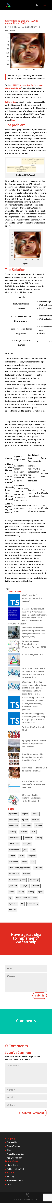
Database (23, 832)
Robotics (36, 886)
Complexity (26, 826)
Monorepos (13, 862)
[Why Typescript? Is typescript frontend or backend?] (14, 600)
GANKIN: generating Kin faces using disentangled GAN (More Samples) (33, 757)
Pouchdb (26, 874)
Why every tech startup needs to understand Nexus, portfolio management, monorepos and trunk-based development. (34, 688)
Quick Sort (13, 886)
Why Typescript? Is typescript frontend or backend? (32, 598)
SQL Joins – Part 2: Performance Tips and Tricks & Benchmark (31, 798)
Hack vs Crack (14, 844)
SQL (10, 898)
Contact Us (12, 1142)
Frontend (28, 838)
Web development (15, 1180)
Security (21, 892)
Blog (9, 1150)
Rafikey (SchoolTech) (16, 1169)
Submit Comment (33, 1112)
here (13, 120)
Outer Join (38, 868)
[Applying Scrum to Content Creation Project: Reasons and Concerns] (14, 746)
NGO (32, 862)
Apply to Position (14, 1158)
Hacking (39, 838)
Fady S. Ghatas (14, 27)
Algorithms (13, 814)
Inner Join (27, 844)
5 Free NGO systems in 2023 (34, 655)
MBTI (21, 856)
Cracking (12, 832)
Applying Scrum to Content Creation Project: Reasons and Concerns (34, 744)
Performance (14, 874)
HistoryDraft (12, 1165)
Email (33, 832)
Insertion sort (14, 850)
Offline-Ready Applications (19, 868)
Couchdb (38, 826)
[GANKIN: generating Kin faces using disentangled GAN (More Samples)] (14, 759)
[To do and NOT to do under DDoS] (14, 732)
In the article (10, 102)
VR (22, 904)
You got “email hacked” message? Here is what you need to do (33, 784)
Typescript (13, 904)
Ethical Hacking (14, 838)
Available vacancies (15, 1154)
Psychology (34, 880)
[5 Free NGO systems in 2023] (14, 660)
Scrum (11, 892)
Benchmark (13, 820)
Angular (25, 814)
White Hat (12, 910)
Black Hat (35, 820)
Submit (39, 995)
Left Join (12, 856)
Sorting (31, 892)
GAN (35, 27)
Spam (40, 892)
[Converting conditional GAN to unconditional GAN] (14, 773)
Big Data (25, 820)
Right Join (25, 886)
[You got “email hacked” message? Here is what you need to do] (14, 787)
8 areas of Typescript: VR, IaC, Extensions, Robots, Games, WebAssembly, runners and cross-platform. (33, 704)
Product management (17, 880)
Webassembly (33, 904)
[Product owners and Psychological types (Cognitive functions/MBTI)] (14, 647)
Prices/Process (13, 1146)
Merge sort (32, 856)
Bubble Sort (13, 826)
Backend (35, 814)
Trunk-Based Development (26, 898)
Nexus (24, 862)
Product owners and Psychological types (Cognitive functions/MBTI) (34, 644)
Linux (9, 1184)
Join (25, 850)
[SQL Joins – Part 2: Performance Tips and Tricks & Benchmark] (14, 800)
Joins (33, 850)
